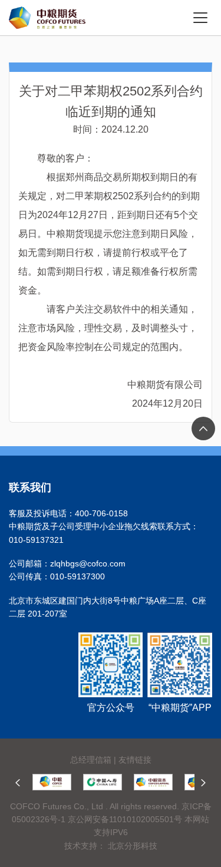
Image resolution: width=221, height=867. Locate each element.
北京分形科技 (132, 845)
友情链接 (134, 759)
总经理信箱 (90, 759)
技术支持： (84, 845)
